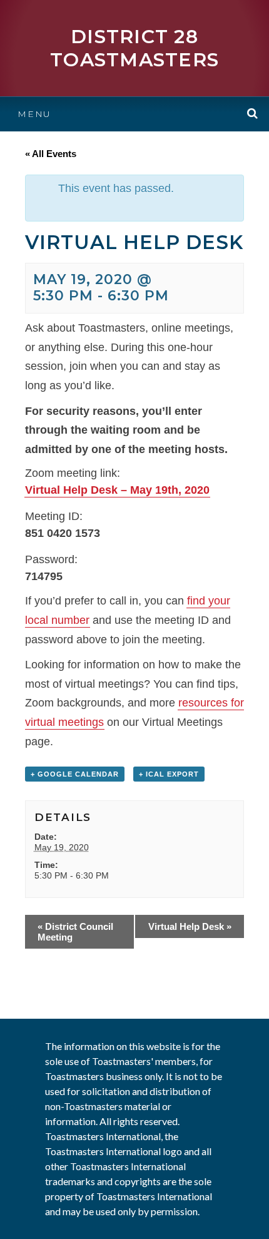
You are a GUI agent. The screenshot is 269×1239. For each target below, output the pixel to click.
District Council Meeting (75, 931)
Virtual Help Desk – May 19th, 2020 (117, 490)
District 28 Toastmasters (134, 48)
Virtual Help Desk (189, 926)
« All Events (50, 153)
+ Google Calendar (75, 774)
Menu (34, 114)
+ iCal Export (169, 774)
